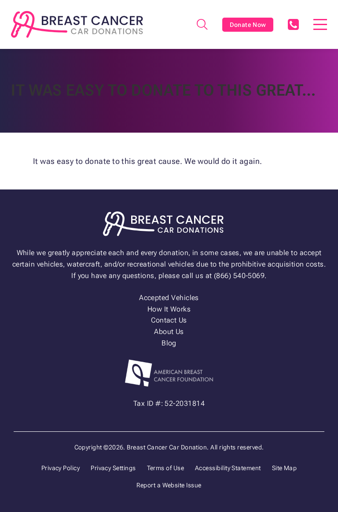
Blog (169, 343)
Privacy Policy (60, 467)
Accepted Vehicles (169, 297)
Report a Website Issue (168, 485)
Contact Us (169, 320)
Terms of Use (165, 467)
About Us (169, 331)
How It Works (169, 309)
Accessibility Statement (228, 467)
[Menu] (320, 24)
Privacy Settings (113, 467)
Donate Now (248, 24)
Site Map (284, 467)
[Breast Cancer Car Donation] (77, 24)
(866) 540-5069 (293, 24)
